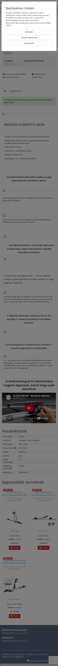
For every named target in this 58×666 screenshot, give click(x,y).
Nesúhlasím (29, 43)
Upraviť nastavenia (29, 37)
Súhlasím (29, 32)
